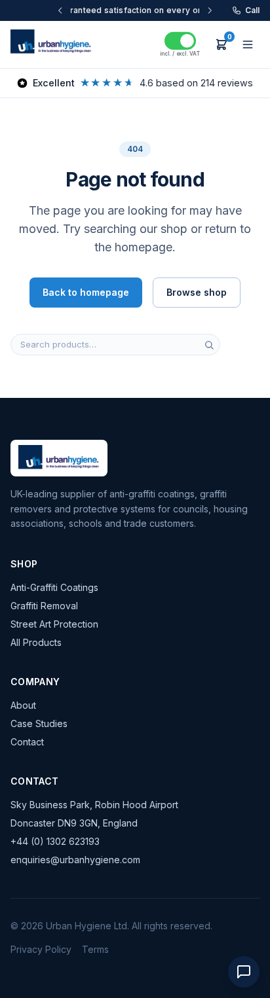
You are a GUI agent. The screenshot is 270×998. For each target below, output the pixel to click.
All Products (36, 642)
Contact (27, 741)
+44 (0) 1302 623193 (55, 841)
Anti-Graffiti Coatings (54, 587)
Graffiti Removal (44, 605)
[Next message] (192, 10)
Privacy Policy (40, 949)
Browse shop (196, 292)
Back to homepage (86, 292)
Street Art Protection (54, 624)
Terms (95, 949)
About (23, 705)
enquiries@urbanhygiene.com (75, 859)
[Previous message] (78, 10)
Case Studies (39, 723)
